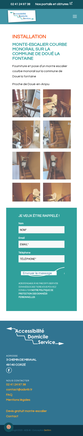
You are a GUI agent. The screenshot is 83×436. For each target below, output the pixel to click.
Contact (12, 416)
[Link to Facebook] (9, 370)
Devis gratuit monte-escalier (26, 411)
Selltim (47, 430)
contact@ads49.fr (19, 389)
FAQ (9, 394)
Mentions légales (18, 399)
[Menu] (75, 16)
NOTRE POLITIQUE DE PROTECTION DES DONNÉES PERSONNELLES (36, 293)
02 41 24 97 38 (20, 4)
